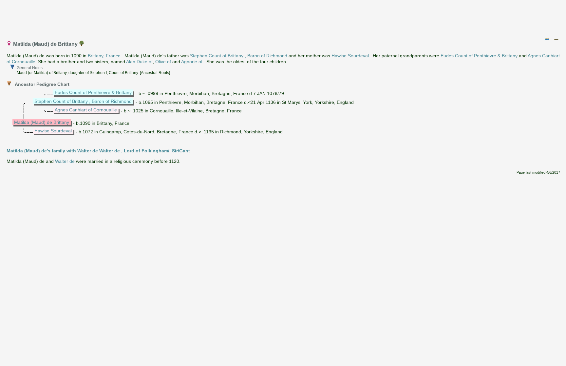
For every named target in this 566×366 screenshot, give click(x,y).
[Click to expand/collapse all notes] (547, 39)
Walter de (65, 161)
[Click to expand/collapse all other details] (556, 39)
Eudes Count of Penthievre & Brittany (479, 55)
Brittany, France (104, 55)
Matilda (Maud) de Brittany (41, 122)
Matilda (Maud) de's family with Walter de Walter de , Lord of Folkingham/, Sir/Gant (98, 150)
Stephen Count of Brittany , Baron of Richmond (238, 55)
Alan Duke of (139, 61)
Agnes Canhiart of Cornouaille (86, 109)
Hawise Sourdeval (350, 55)
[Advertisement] (283, 17)
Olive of (163, 61)
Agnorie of (191, 61)
